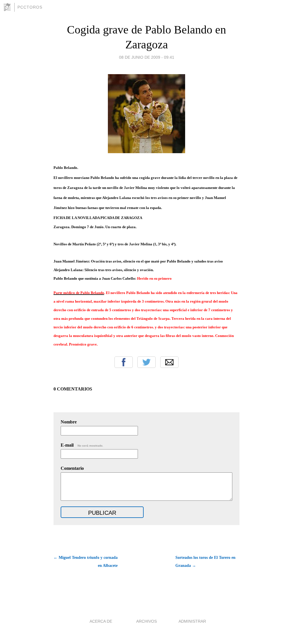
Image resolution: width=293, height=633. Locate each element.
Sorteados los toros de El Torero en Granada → (205, 561)
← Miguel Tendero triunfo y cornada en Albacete (86, 561)
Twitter (146, 362)
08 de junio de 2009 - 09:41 (146, 57)
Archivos (146, 621)
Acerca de (101, 621)
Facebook (123, 362)
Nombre (69, 421)
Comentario (72, 468)
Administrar (192, 621)
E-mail (82, 445)
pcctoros (29, 7)
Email (169, 362)
